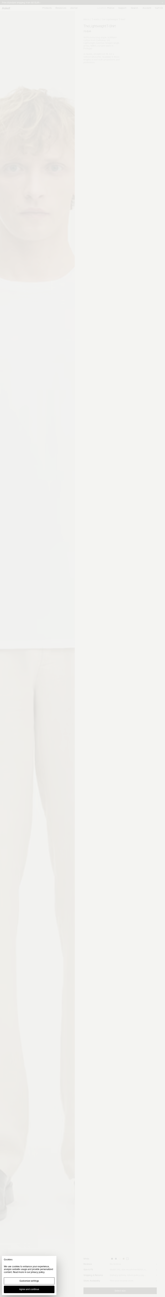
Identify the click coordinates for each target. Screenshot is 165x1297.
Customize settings (29, 1281)
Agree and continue (29, 1289)
